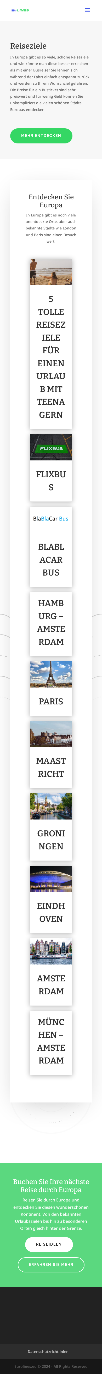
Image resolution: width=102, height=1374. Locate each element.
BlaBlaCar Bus (51, 560)
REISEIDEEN (49, 1244)
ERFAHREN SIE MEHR (51, 1265)
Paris (51, 701)
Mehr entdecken (41, 136)
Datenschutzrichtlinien (48, 1351)
